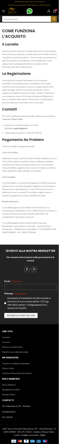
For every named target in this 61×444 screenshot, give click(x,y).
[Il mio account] (49, 11)
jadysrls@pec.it (21, 128)
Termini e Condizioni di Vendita (15, 363)
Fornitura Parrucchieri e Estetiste (17, 373)
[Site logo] (12, 11)
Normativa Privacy (16, 301)
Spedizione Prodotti (11, 389)
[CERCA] (54, 19)
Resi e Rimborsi (9, 385)
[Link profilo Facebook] (27, 269)
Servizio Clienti (8, 394)
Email (13, 281)
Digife (42, 435)
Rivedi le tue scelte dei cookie (15, 352)
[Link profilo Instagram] (34, 269)
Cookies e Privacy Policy (43, 432)
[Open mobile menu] (3, 11)
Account (6, 342)
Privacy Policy (8, 368)
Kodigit (24, 435)
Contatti (6, 337)
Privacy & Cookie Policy (12, 347)
